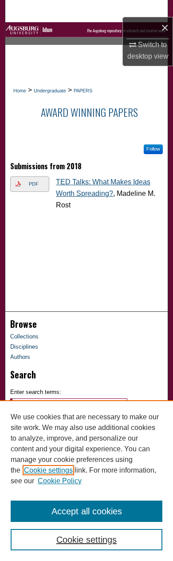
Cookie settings (48, 470)
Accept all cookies (86, 511)
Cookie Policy (60, 481)
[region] (86, 480)
